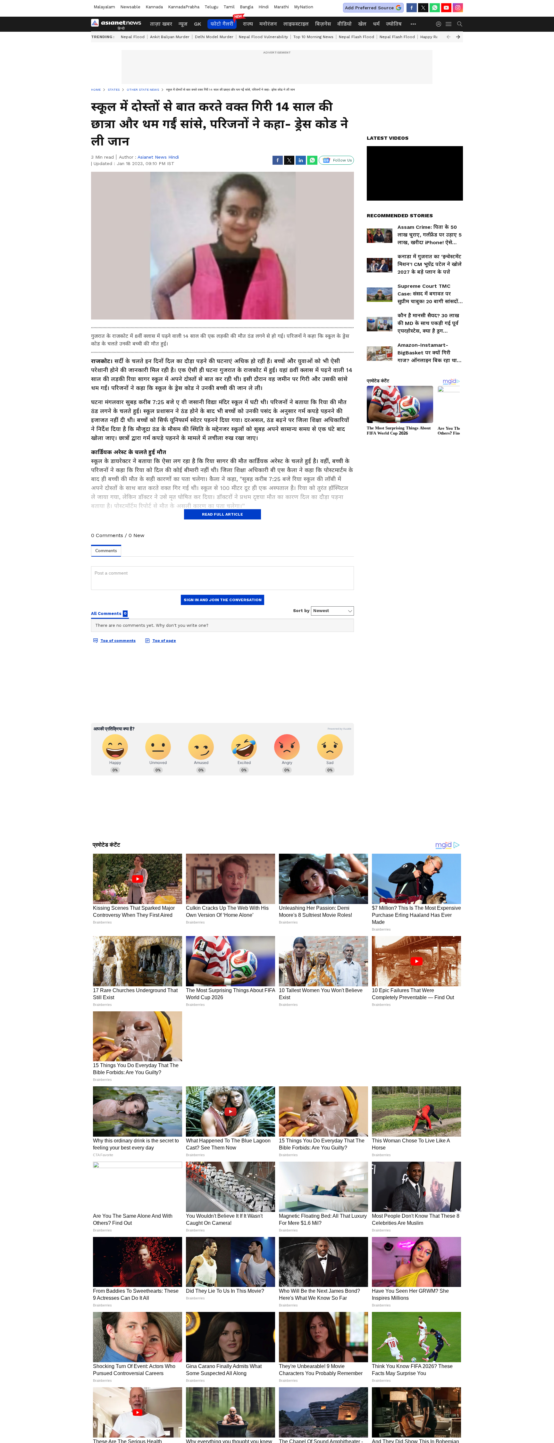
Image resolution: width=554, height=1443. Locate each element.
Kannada (154, 6)
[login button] (440, 24)
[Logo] (118, 24)
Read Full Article (222, 514)
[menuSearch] (459, 24)
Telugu (211, 6)
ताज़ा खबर (161, 24)
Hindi (263, 6)
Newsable (130, 6)
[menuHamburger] (449, 24)
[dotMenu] (413, 24)
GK (197, 24)
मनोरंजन (268, 24)
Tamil (229, 6)
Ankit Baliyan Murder (169, 37)
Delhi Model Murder (214, 37)
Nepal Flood (133, 37)
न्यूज (183, 24)
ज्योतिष (394, 24)
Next (458, 36)
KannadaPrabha (183, 6)
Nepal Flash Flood (356, 37)
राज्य (248, 24)
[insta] (458, 7)
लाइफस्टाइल (296, 24)
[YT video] (446, 7)
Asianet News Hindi (158, 157)
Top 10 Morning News (313, 37)
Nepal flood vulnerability (263, 37)
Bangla (246, 6)
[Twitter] (423, 7)
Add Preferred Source (369, 7)
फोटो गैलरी (222, 24)
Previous (448, 36)
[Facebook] (412, 7)
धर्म (376, 24)
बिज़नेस (323, 24)
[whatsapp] (435, 7)
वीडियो (344, 24)
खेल (362, 24)
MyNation (303, 6)
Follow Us (342, 160)
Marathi (281, 6)
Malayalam (104, 6)
